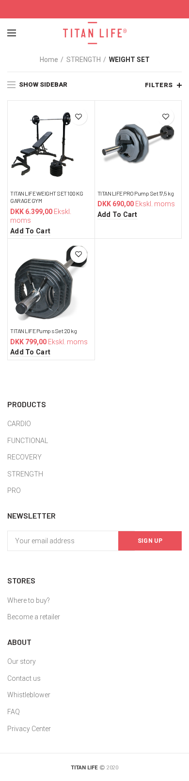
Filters (159, 85)
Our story (21, 661)
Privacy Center (29, 729)
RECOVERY (24, 457)
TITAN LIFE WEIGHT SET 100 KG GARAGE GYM (46, 197)
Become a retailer (33, 617)
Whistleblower (28, 695)
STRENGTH (83, 59)
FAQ (13, 712)
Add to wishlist (78, 116)
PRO (14, 490)
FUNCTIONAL (27, 440)
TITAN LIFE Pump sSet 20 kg (43, 330)
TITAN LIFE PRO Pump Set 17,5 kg (135, 193)
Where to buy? (28, 600)
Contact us (24, 678)
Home (49, 59)
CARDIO (19, 424)
